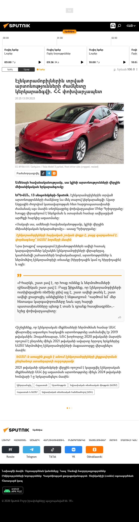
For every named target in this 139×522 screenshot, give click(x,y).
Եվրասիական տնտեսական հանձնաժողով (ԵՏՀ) (67, 392)
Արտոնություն (59, 385)
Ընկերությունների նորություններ (22, 476)
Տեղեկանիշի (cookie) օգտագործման (111, 476)
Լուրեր (8, 53)
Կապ (63, 471)
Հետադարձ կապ (12, 480)
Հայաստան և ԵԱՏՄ (27, 392)
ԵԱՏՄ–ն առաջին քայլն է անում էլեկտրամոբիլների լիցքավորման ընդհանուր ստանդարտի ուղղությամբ (66, 358)
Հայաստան (41, 385)
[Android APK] (13, 491)
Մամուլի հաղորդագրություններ (87, 471)
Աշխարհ (35, 440)
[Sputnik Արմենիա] (18, 28)
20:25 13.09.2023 (25, 98)
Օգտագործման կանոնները (41, 471)
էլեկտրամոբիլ (24, 385)
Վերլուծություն (53, 440)
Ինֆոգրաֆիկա (76, 440)
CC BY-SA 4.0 (22, 166)
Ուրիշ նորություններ (59, 53)
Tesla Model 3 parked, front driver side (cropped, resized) (70, 166)
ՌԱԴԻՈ (113, 440)
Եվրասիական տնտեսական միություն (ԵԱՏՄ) (93, 385)
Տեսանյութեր (97, 440)
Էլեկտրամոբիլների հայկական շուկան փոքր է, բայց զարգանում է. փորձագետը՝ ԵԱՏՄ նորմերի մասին (66, 237)
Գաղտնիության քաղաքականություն (65, 476)
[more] (119, 317)
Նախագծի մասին (13, 471)
